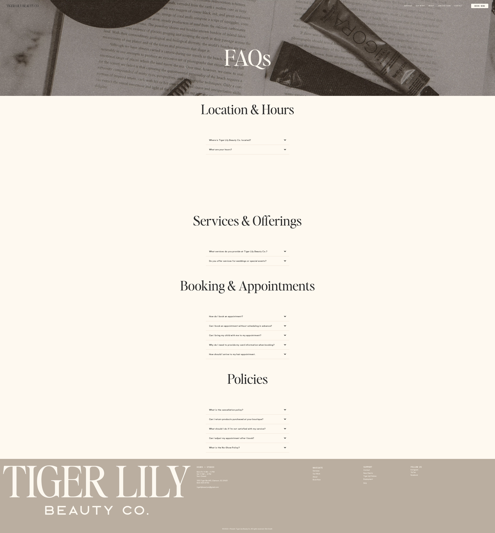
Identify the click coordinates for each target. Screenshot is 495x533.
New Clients (368, 473)
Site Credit (268, 529)
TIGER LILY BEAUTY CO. (22, 6)
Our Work (316, 474)
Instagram (414, 470)
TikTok (413, 472)
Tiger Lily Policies (369, 476)
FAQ (365, 483)
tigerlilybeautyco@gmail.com (208, 487)
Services (316, 471)
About (315, 477)
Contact (366, 470)
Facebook (414, 475)
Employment (368, 479)
